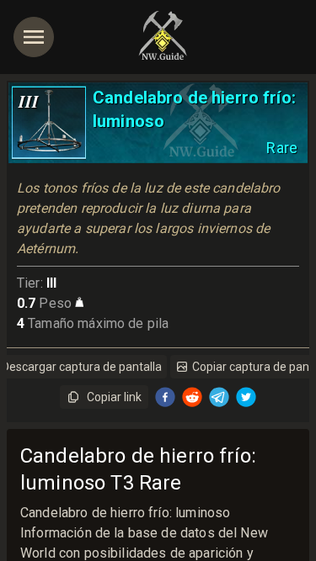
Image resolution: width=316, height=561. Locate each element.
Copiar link (114, 397)
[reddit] (192, 397)
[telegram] (219, 397)
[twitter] (246, 397)
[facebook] (165, 397)
